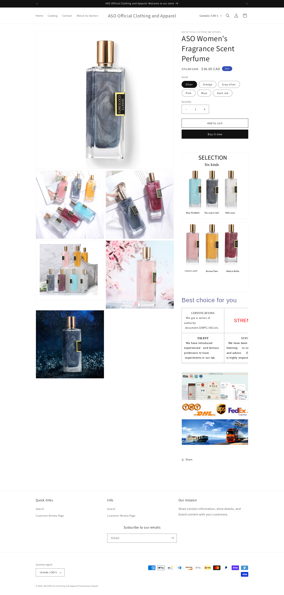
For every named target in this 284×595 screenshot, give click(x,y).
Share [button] (189, 459)
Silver (189, 84)
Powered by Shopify (88, 586)
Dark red (222, 93)
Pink (188, 93)
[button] (228, 15)
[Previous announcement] (37, 3)
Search (40, 509)
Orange (207, 84)
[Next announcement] (247, 3)
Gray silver (229, 84)
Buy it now (215, 134)
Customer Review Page (50, 516)
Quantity (186, 101)
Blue (204, 93)
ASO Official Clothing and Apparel (61, 586)
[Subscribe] (172, 537)
